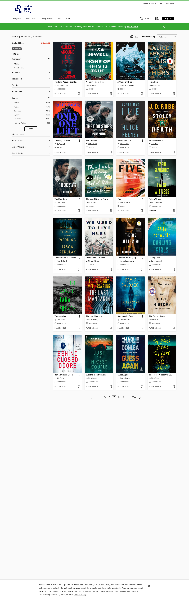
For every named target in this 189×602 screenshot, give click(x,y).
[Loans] (157, 19)
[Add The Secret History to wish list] (173, 328)
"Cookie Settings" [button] (74, 591)
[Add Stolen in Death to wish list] (173, 152)
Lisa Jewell (92, 85)
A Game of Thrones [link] (126, 82)
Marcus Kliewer (93, 261)
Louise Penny (93, 320)
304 (134, 397)
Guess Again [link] (123, 375)
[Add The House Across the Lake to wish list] (173, 386)
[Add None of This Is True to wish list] (110, 94)
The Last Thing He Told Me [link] (98, 199)
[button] (149, 3)
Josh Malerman (62, 85)
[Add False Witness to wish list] (173, 211)
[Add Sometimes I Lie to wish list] (142, 152)
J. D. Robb (154, 144)
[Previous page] (91, 397)
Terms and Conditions (83, 585)
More (31, 129)
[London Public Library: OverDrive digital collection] (23, 8)
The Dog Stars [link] (92, 140)
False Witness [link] (155, 199)
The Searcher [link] (60, 316)
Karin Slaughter (156, 202)
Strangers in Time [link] (125, 316)
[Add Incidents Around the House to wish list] (79, 94)
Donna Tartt (155, 320)
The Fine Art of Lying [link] (127, 258)
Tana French (61, 320)
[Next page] (139, 397)
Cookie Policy (80, 594)
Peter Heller (92, 144)
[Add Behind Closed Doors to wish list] (79, 386)
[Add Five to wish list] (142, 211)
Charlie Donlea (125, 378)
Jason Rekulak (62, 261)
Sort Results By (148, 36)
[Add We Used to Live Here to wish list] (110, 269)
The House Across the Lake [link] (161, 375)
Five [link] (119, 199)
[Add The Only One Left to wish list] (79, 152)
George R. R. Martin (127, 85)
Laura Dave (92, 202)
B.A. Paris (60, 378)
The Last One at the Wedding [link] (66, 258)
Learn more (132, 26)
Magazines (47, 18)
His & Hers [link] (153, 82)
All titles (17, 64)
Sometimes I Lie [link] (124, 140)
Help (161, 3)
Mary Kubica (92, 378)
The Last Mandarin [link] (94, 316)
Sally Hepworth (156, 261)
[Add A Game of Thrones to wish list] (142, 94)
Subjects (17, 18)
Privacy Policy (104, 585)
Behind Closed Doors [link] (64, 375)
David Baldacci (125, 320)
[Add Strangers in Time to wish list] (142, 328)
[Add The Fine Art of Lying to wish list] (142, 269)
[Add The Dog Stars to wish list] (110, 152)
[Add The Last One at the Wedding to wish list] (79, 269)
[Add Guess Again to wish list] (142, 386)
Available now (19, 68)
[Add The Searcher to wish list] (79, 328)
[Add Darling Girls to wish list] (173, 269)
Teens (67, 18)
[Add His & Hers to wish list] (173, 94)
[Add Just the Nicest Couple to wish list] (110, 386)
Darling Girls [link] (154, 258)
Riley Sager (61, 144)
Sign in (168, 18)
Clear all (45, 43)
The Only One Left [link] (62, 140)
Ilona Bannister (125, 202)
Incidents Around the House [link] (66, 82)
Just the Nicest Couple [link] (96, 375)
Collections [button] (31, 18)
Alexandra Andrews (127, 261)
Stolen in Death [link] (156, 140)
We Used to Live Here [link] (95, 258)
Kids (59, 18)
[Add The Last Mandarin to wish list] (110, 328)
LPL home (170, 3)
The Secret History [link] (157, 316)
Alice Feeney (155, 85)
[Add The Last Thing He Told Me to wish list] (110, 211)
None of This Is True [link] (95, 82)
